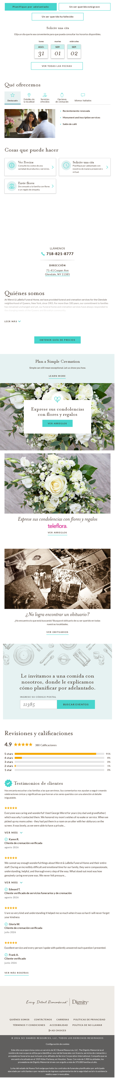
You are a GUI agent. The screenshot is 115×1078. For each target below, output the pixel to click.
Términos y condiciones (29, 1025)
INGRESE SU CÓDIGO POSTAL (38, 697)
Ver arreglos (57, 532)
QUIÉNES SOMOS (20, 1019)
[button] (31, 7)
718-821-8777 (60, 253)
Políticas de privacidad (89, 1019)
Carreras (62, 1019)
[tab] (12, 97)
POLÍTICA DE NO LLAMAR (87, 1025)
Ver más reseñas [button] (16, 972)
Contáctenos (43, 1019)
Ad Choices (58, 1030)
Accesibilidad (59, 1025)
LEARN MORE (57, 376)
